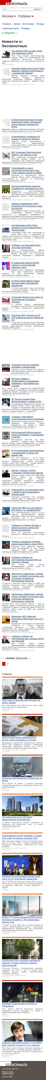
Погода (40, 24)
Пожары (25, 28)
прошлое (21, 658)
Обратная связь (7, 1072)
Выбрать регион (7, 1074)
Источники (28, 24)
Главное (6, 24)
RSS (10, 1077)
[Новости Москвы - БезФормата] (14, 3)
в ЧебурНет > (9, 33)
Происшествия (11, 28)
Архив (17, 24)
